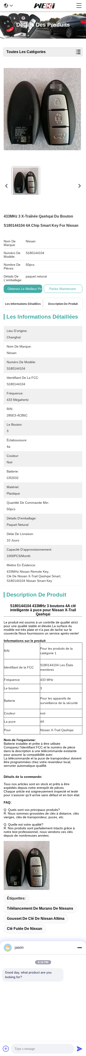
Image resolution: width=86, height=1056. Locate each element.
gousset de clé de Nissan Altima (35, 918)
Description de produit (63, 304)
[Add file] (6, 1049)
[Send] (79, 1049)
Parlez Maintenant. (63, 289)
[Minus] (79, 947)
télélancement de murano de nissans (40, 908)
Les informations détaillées (23, 304)
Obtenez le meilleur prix (25, 288)
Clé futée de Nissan (24, 929)
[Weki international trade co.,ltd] (44, 5)
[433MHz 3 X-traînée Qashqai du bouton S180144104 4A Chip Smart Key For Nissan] (42, 115)
